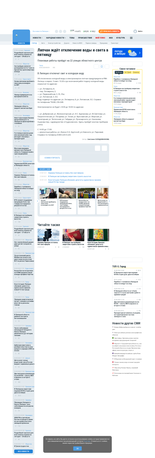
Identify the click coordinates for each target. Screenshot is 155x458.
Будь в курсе (27, 79)
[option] (48, 242)
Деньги (27, 358)
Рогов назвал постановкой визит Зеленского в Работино (126, 374)
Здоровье (28, 326)
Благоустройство (54, 43)
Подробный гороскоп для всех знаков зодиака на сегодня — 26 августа (23, 434)
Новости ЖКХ (77, 43)
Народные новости (55, 38)
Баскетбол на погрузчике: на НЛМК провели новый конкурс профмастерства (23, 272)
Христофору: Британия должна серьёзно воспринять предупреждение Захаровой (125, 339)
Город (34, 43)
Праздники (103, 43)
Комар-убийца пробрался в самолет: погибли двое (126, 328)
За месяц (136, 72)
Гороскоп (27, 50)
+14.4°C (78, 31)
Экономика (26, 115)
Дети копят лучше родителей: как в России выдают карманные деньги (24, 362)
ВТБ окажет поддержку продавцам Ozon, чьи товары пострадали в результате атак (23, 202)
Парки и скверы (91, 43)
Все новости (23, 451)
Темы (71, 38)
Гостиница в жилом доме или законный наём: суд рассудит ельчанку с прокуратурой (23, 135)
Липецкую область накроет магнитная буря (23, 107)
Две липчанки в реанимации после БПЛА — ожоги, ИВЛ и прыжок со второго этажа (24, 376)
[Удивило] (62, 148)
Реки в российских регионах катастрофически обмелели (127, 334)
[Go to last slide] (37, 201)
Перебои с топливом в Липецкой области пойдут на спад (24, 188)
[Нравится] (42, 148)
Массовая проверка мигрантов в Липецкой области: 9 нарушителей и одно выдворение (23, 151)
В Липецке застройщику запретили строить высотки (23, 217)
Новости (37, 38)
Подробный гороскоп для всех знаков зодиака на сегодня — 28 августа (23, 54)
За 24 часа (119, 72)
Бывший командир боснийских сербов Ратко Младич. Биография (126, 354)
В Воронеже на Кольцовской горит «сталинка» (128, 359)
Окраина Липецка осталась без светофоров (24, 176)
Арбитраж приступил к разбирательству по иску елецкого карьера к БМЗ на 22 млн (24, 348)
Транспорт (114, 43)
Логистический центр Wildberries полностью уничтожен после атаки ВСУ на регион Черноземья (24, 258)
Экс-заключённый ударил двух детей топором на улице (23, 244)
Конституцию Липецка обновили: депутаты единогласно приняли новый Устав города (22, 287)
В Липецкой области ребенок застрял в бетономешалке (21, 316)
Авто (43, 43)
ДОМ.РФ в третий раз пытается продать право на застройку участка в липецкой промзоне (23, 420)
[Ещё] (131, 38)
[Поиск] (138, 38)
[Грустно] (69, 148)
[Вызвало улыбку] (49, 148)
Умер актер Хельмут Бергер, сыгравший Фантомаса (125, 369)
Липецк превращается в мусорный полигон (23, 96)
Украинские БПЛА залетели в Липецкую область (24, 164)
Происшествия (85, 38)
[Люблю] (56, 148)
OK (77, 448)
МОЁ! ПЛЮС (100, 38)
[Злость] (76, 148)
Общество (26, 64)
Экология (26, 92)
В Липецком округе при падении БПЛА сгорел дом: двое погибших (24, 390)
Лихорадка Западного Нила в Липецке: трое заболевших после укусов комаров (23, 405)
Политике (87, 441)
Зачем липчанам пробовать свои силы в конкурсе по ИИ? (24, 83)
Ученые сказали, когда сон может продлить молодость (126, 363)
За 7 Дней (128, 72)
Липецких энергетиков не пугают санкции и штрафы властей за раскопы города (24, 302)
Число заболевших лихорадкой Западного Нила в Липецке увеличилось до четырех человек (23, 331)
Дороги (66, 43)
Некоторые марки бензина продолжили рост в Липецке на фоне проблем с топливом (24, 120)
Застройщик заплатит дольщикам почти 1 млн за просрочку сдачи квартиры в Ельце (24, 69)
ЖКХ (111, 38)
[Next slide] (109, 201)
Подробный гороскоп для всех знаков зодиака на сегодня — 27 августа (23, 230)
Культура (120, 38)
